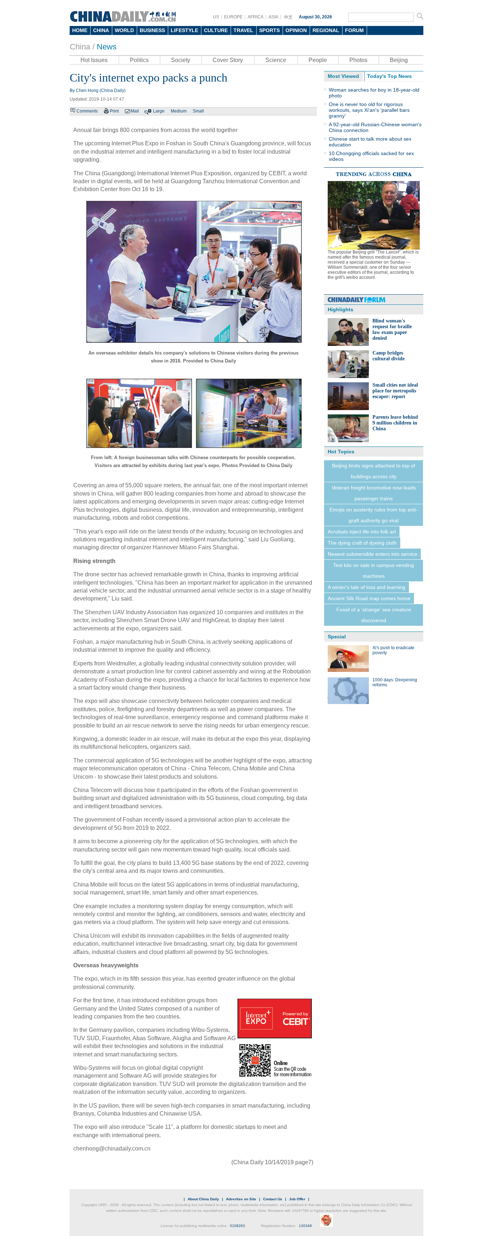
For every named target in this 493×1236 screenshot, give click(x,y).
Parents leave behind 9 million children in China (395, 422)
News (107, 46)
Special (337, 636)
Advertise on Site (241, 1199)
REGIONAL (326, 30)
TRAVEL (243, 30)
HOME (79, 30)
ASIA (273, 16)
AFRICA (255, 16)
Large (159, 111)
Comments (87, 111)
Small (198, 111)
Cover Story (228, 60)
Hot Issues (94, 60)
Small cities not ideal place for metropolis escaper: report (395, 390)
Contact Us (272, 1199)
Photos (358, 60)
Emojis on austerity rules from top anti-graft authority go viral (374, 515)
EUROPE (233, 16)
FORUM (354, 30)
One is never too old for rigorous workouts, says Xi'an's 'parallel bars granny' (369, 110)
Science (275, 60)
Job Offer (297, 1199)
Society (180, 60)
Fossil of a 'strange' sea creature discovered (373, 615)
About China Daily (203, 1199)
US (216, 16)
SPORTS (269, 30)
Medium (179, 111)
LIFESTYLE (184, 30)
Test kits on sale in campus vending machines (373, 570)
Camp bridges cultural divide (388, 355)
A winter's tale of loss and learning (366, 587)
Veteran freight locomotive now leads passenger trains (374, 493)
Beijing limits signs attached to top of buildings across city (373, 471)
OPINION (296, 30)
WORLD (124, 30)
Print (114, 111)
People (318, 60)
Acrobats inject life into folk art (362, 532)
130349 (305, 1226)
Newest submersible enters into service (372, 554)
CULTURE (216, 30)
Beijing (399, 60)
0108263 (237, 1226)
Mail (135, 111)
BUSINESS (152, 30)
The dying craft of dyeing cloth (362, 543)
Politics (139, 60)
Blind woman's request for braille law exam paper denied (392, 329)
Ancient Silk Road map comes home (369, 598)
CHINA (101, 30)
